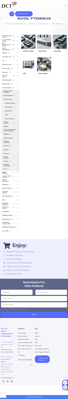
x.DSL (24, 74)
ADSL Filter (57, 51)
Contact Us (38, 346)
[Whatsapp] (65, 382)
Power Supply (22, 333)
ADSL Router (42, 51)
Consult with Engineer (43, 359)
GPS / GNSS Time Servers (25, 346)
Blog (36, 342)
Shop (36, 339)
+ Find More (21, 355)
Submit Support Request (42, 352)
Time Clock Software (25, 360)
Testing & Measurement (25, 342)
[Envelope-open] (65, 387)
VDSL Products (43, 74)
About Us (38, 336)
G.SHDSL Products (28, 51)
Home (36, 333)
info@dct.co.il (9, 378)
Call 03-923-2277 (22, 14)
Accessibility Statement (42, 349)
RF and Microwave (23, 339)
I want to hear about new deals (15, 309)
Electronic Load (22, 336)
